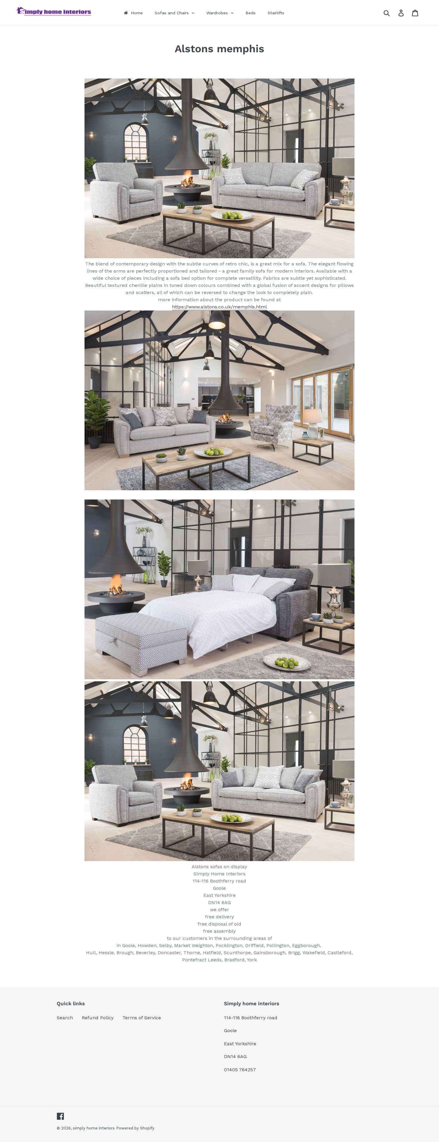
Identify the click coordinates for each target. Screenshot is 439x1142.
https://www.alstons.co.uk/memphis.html (219, 307)
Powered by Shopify (135, 1128)
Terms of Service (141, 1017)
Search (65, 1017)
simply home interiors (94, 1128)
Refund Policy (97, 1017)
